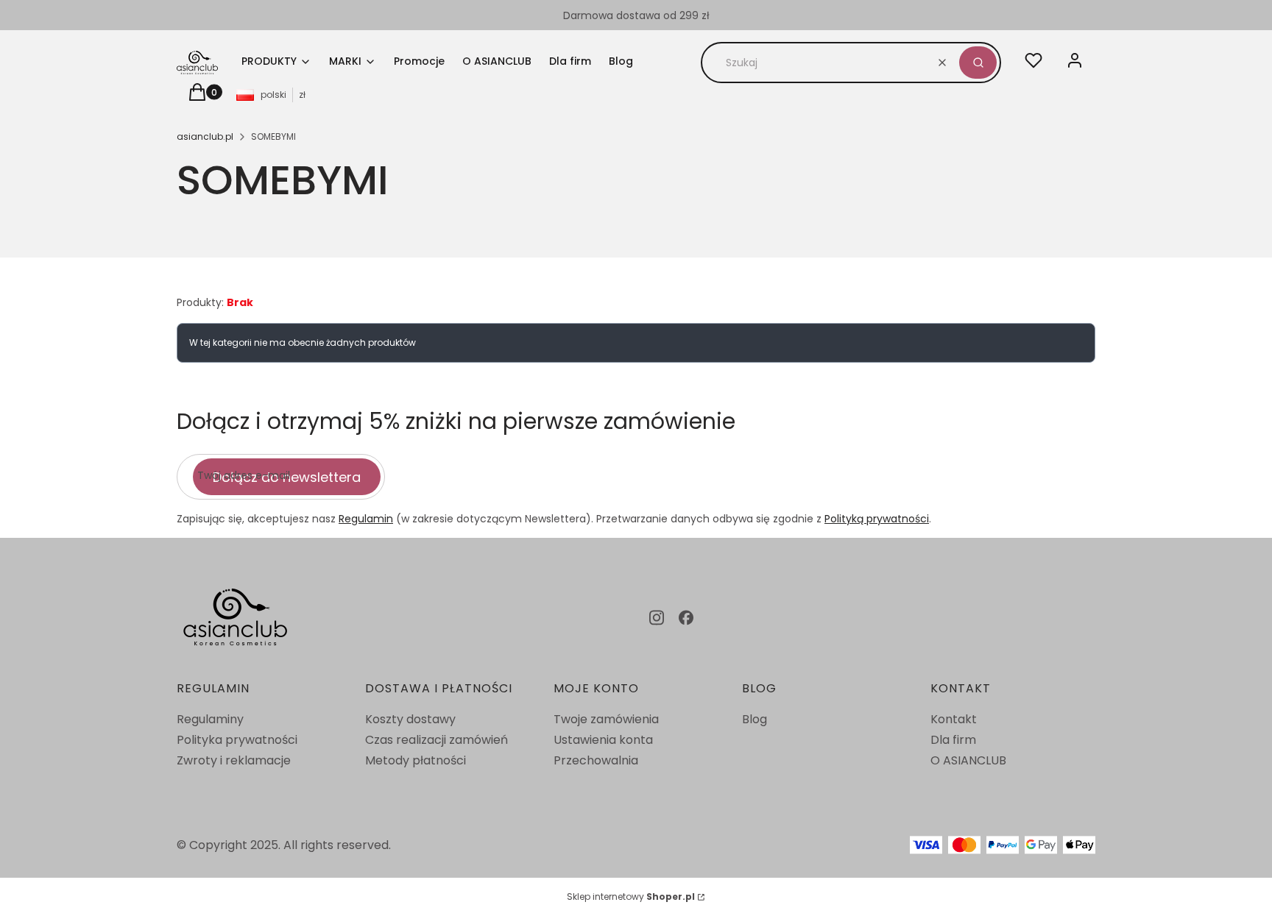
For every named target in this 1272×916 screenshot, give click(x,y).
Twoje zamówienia (606, 719)
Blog (754, 719)
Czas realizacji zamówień (436, 739)
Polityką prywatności (876, 518)
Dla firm (953, 739)
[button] (978, 62)
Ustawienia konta (603, 739)
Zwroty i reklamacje (234, 760)
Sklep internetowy (631, 896)
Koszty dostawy (410, 719)
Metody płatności (415, 760)
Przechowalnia (596, 760)
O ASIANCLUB (968, 760)
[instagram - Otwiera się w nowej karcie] (656, 617)
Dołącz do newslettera (287, 477)
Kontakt (953, 719)
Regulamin (366, 518)
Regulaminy (210, 719)
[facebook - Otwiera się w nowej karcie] (686, 617)
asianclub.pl (205, 136)
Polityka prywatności (237, 739)
